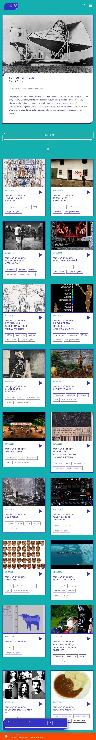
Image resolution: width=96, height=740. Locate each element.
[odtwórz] (40, 192)
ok (50, 723)
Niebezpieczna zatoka (27, 737)
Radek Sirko (16, 81)
